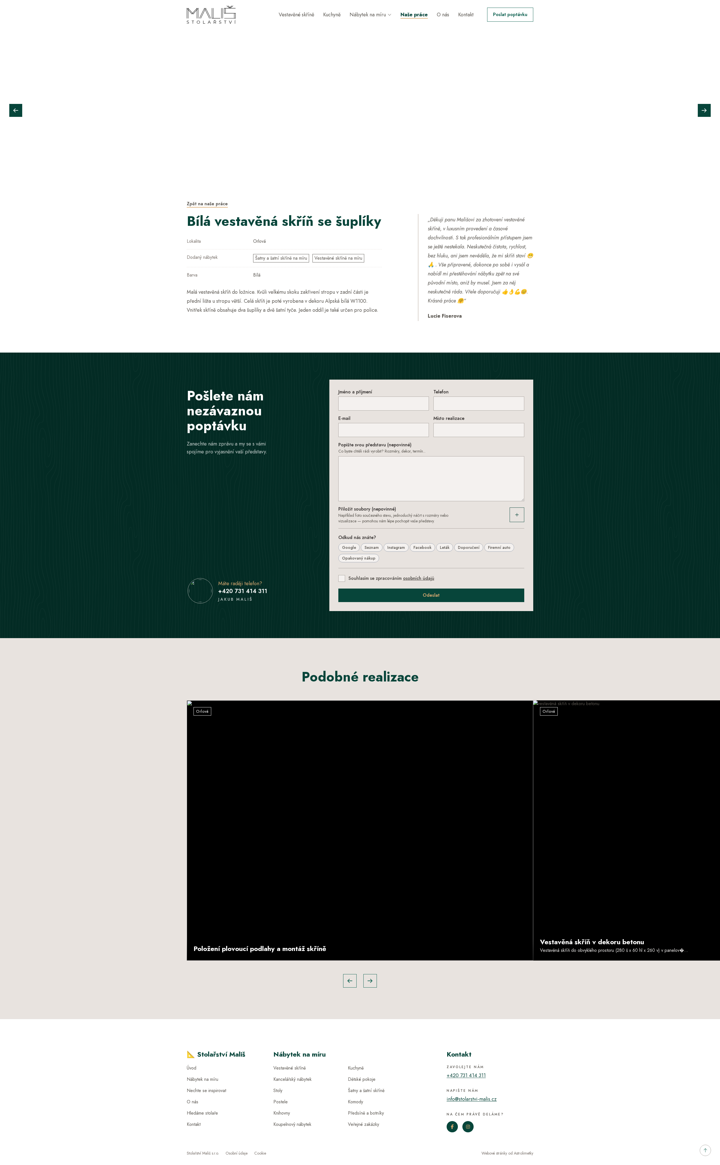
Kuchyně (332, 14)
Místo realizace (448, 418)
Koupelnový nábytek (292, 1124)
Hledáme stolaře (202, 1113)
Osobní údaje (237, 1153)
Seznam (371, 547)
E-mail (344, 418)
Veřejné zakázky (363, 1124)
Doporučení (469, 547)
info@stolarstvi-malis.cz (472, 1099)
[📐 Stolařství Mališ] (211, 15)
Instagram (396, 547)
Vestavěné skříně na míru (338, 258)
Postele (280, 1102)
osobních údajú (418, 578)
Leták (444, 547)
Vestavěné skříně (296, 14)
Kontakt (466, 14)
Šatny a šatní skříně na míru (281, 258)
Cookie (260, 1153)
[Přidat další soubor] (517, 514)
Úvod (191, 1068)
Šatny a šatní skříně (366, 1090)
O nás (443, 14)
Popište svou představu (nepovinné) (374, 445)
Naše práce (414, 14)
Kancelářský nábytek (292, 1079)
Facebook (422, 547)
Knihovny (281, 1113)
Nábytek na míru (368, 14)
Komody (355, 1102)
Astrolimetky (523, 1153)
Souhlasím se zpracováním (391, 578)
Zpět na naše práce (207, 204)
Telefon (441, 392)
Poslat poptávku (510, 14)
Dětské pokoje (361, 1079)
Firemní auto (499, 547)
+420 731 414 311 (242, 591)
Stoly (277, 1090)
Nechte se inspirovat (206, 1090)
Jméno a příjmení (355, 392)
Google (349, 547)
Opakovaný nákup (358, 558)
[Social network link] (452, 1126)
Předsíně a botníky (366, 1113)
